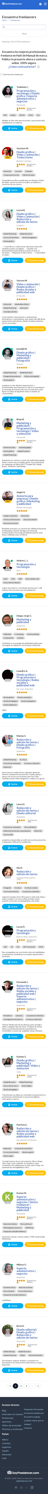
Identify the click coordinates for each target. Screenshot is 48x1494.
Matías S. (21, 735)
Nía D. (20, 867)
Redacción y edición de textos (27, 872)
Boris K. (21, 1326)
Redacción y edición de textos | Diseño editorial (28, 810)
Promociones (7, 1418)
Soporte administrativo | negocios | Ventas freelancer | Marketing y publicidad (27, 1203)
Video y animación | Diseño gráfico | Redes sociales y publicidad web (28, 288)
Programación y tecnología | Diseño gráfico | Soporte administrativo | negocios (28, 96)
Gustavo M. (23, 148)
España (5, 1451)
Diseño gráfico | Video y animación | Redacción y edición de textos (28, 217)
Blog (4, 1410)
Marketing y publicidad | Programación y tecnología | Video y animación (28, 428)
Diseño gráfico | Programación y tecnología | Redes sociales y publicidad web (28, 680)
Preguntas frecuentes (33, 1409)
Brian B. (20, 419)
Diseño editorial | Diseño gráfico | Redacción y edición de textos (27, 1333)
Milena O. (22, 1264)
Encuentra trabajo (32, 1417)
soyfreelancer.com (24, 1481)
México (5, 1439)
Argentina (6, 1447)
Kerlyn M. (22, 1193)
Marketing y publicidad (24, 620)
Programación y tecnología (26, 565)
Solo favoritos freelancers (13, 74)
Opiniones (6, 1421)
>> (38, 1386)
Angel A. (21, 492)
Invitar (14, 128)
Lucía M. (21, 210)
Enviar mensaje (37, 128)
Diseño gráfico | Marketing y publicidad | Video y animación (28, 1064)
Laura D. (21, 804)
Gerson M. (22, 280)
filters (24, 34)
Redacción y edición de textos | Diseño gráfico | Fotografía (28, 743)
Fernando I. (22, 982)
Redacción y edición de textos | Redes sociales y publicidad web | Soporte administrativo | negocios (28, 993)
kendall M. (22, 348)
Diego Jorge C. (24, 615)
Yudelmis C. (23, 87)
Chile (4, 1458)
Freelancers (15, 20)
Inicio (4, 20)
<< (10, 1386)
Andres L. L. (23, 560)
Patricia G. (22, 1124)
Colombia (6, 1443)
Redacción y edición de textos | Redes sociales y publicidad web (28, 1132)
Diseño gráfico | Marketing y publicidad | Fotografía (26, 356)
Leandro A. (22, 671)
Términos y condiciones (12, 1429)
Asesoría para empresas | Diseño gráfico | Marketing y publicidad (28, 500)
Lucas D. (21, 926)
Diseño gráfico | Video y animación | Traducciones (28, 155)
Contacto (28, 1428)
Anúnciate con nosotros (12, 1414)
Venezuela (6, 1454)
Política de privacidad (11, 1425)
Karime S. (21, 1056)
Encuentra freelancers (34, 1413)
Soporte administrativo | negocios (26, 1271)
